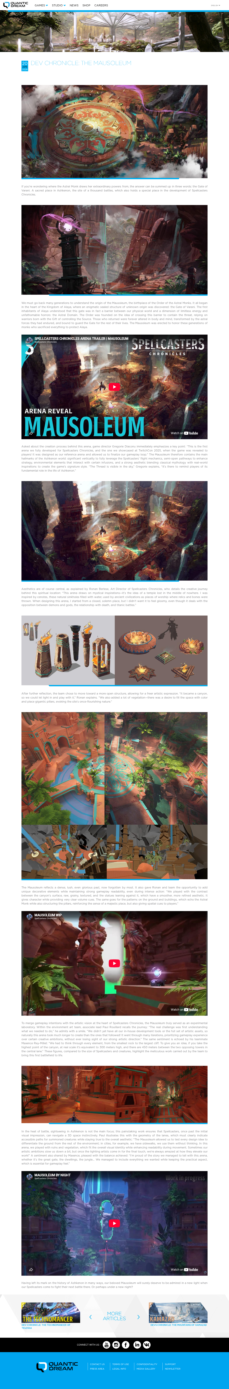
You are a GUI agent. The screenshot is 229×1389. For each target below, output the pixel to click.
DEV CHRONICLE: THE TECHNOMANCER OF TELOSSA (46, 1326)
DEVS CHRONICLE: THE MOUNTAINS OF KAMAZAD (179, 1325)
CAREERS (101, 5)
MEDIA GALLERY (146, 1369)
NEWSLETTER (172, 1369)
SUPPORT (170, 1364)
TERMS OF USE (120, 1364)
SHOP (86, 5)
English (214, 5)
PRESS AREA (97, 1369)
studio (57, 5)
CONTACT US (97, 1364)
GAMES (40, 5)
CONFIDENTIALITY (147, 1364)
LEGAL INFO (119, 1369)
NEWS (74, 5)
